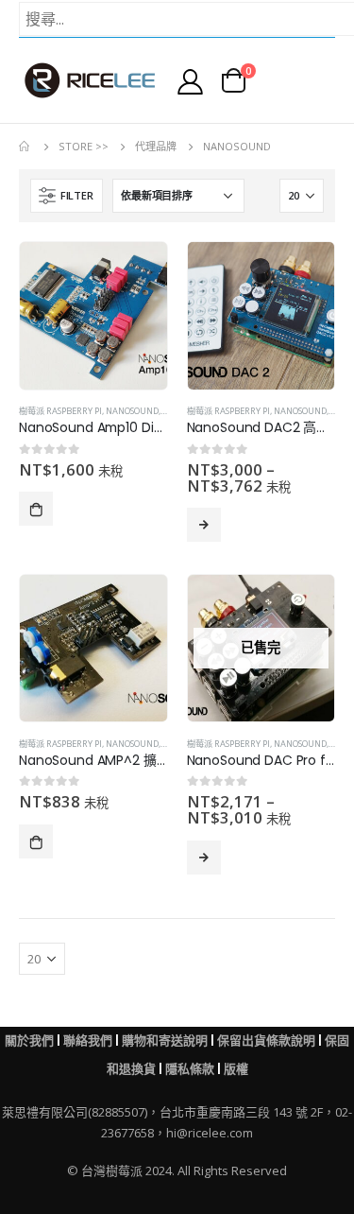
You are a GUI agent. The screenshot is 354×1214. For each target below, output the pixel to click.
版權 (236, 1069)
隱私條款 (189, 1069)
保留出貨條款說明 (266, 1040)
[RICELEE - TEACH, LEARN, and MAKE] (89, 80)
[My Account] (190, 81)
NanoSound (132, 411)
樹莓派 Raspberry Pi (60, 411)
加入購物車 (36, 509)
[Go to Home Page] (25, 146)
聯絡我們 (87, 1040)
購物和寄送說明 (165, 1040)
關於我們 (29, 1040)
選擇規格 (204, 525)
